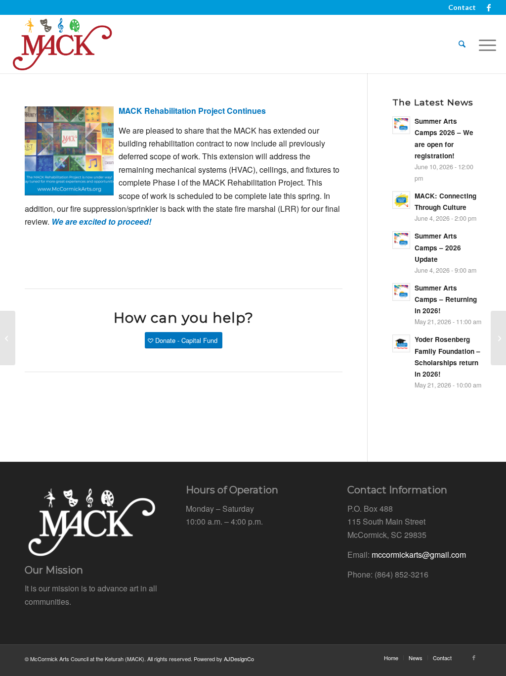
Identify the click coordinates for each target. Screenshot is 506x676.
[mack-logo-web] (62, 44)
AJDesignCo (239, 659)
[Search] (462, 44)
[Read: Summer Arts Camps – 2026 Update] (401, 240)
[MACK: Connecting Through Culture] (7, 338)
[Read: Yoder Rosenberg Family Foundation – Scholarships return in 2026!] (401, 343)
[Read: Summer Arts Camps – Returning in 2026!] (401, 292)
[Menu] (484, 44)
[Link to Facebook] (488, 7)
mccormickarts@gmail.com (419, 554)
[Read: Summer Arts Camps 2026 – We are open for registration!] (401, 125)
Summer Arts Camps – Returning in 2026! (446, 299)
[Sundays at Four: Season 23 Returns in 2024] (498, 338)
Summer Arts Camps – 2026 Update (438, 247)
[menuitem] (459, 7)
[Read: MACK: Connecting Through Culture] (401, 200)
